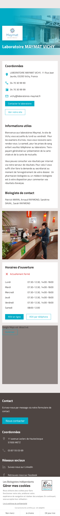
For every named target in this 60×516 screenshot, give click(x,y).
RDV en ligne (14, 316)
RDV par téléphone (38, 316)
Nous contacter (15, 420)
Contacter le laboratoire (19, 103)
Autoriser (10, 332)
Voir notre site (15, 112)
